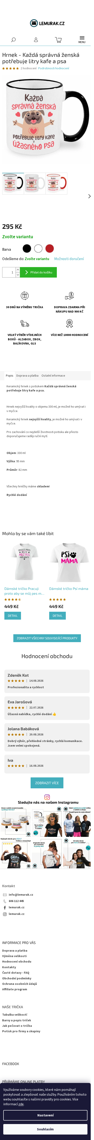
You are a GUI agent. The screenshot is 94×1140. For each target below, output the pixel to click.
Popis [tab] (9, 376)
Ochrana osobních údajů (19, 984)
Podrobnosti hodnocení (53, 68)
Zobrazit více (47, 783)
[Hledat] (13, 40)
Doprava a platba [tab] (27, 376)
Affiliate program (14, 989)
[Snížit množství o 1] (18, 274)
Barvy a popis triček (16, 1020)
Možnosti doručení (69, 259)
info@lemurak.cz (21, 895)
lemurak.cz (16, 907)
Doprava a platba (14, 951)
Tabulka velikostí (14, 1015)
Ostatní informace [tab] (53, 376)
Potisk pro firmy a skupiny (21, 1031)
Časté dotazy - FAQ (15, 973)
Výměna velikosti (14, 956)
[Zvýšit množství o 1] (18, 269)
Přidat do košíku (41, 272)
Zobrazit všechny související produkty (47, 638)
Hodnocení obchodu (47, 655)
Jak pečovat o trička (17, 1026)
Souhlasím (45, 1129)
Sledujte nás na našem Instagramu (48, 802)
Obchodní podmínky (16, 978)
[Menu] (81, 39)
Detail (12, 615)
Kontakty (9, 967)
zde (21, 1104)
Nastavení (45, 1115)
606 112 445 (16, 901)
